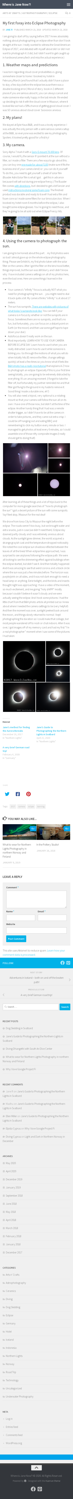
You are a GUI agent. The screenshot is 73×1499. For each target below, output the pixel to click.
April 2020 (11, 1171)
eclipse (31, 806)
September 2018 (14, 1195)
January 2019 (13, 1187)
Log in (9, 1418)
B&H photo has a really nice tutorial (27, 366)
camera (21, 806)
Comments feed (14, 1435)
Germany (11, 1323)
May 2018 (11, 1212)
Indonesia (11, 1347)
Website (10, 924)
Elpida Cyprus (13, 1128)
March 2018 (12, 1228)
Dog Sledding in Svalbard (19, 1028)
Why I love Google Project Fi (21, 1069)
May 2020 (11, 1163)
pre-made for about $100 (34, 164)
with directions (22, 186)
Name (10, 911)
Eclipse (53, 13)
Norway (10, 1364)
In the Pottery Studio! (47, 844)
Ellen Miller (11, 1116)
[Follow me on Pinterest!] (68, 963)
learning (40, 806)
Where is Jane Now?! (16, 4)
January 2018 (13, 1244)
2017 (13, 806)
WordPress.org (14, 1443)
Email (42, 911)
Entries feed (12, 1427)
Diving (9, 1299)
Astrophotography (34, 13)
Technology (12, 1380)
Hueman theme (53, 1480)
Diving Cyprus (13, 1136)
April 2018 (11, 1220)
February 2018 (13, 1236)
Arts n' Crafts (11, 13)
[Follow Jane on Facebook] (62, 963)
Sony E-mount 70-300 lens (45, 152)
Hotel (9, 1331)
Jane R (9, 29)
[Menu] (68, 4)
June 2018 (11, 1203)
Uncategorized (14, 1388)
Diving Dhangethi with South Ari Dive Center (29, 1048)
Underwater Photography (19, 1396)
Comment (12, 887)
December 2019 (14, 1179)
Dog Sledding (13, 1307)
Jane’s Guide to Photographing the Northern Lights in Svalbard (51, 731)
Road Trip (11, 1372)
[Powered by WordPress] (25, 1481)
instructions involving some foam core (28, 190)
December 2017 (14, 1252)
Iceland (10, 1339)
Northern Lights (14, 1356)
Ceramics (11, 1291)
